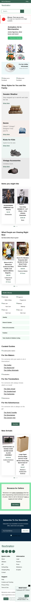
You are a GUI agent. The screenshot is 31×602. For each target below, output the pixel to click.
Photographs (8, 214)
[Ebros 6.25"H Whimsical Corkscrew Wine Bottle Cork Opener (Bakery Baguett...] (8, 262)
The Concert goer (9, 418)
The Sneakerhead (10, 391)
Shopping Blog (5, 569)
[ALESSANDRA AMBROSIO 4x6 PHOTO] (8, 206)
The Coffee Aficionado (11, 370)
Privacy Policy (5, 584)
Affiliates (4, 561)
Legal (17, 559)
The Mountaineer (9, 415)
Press (17, 564)
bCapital (18, 569)
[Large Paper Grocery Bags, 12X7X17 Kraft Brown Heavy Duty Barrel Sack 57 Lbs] (22, 455)
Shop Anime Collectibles (16, 38)
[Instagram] (13, 551)
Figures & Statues (22, 271)
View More (15, 424)
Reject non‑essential (14, 598)
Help (27, 1)
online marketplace (17, 493)
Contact (4, 572)
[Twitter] (6, 551)
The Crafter (7, 365)
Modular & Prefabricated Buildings (22, 471)
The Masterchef (9, 367)
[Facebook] (3, 551)
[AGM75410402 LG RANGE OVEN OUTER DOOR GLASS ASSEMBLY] (8, 455)
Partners (18, 561)
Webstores (19, 567)
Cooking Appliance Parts (8, 460)
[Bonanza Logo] (6, 5)
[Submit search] (22, 11)
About (3, 559)
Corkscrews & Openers (8, 278)
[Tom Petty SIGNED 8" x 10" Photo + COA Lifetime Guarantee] (22, 206)
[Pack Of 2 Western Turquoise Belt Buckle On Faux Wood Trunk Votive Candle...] (22, 262)
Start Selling (15, 504)
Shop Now (6, 103)
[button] (14, 226)
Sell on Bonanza (6, 1)
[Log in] (24, 5)
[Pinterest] (10, 551)
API (2, 564)
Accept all (6, 598)
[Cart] (21, 5)
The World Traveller (10, 412)
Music (22, 220)
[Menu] (28, 5)
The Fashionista (9, 394)
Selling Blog (5, 567)
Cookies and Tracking (7, 582)
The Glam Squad (9, 389)
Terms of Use (5, 587)
